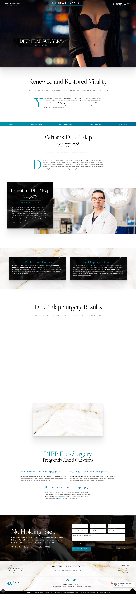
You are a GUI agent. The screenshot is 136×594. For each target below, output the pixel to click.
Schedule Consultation (80, 548)
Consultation (122, 124)
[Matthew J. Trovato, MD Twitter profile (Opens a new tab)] (74, 580)
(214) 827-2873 (118, 4)
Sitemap (64, 586)
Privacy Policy (75, 544)
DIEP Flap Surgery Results (65, 124)
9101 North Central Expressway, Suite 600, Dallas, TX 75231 (31, 547)
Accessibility (80, 586)
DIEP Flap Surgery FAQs (96, 124)
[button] (3, 591)
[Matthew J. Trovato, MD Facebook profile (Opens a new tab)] (71, 580)
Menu (129, 4)
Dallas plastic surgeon (60, 496)
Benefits (11, 124)
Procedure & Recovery (36, 124)
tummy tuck (18, 220)
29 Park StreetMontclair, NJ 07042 (123, 569)
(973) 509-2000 (124, 572)
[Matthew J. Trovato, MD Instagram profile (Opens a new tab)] (67, 580)
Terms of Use (88, 586)
